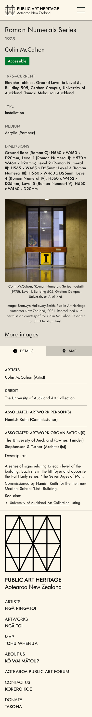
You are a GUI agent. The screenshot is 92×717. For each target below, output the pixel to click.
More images (21, 334)
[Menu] (81, 10)
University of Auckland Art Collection (39, 502)
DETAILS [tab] (26, 351)
